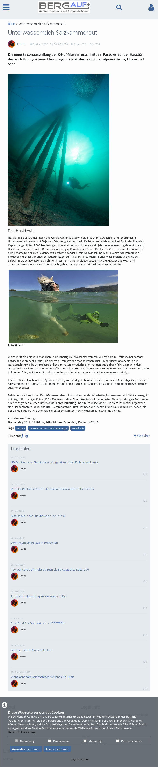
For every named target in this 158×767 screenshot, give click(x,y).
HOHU (21, 44)
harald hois (77, 428)
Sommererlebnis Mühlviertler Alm (31, 650)
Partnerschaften (131, 741)
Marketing (95, 741)
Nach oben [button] (143, 435)
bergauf (20, 428)
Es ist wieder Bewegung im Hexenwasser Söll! (39, 596)
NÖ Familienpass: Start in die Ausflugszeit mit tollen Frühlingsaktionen (54, 462)
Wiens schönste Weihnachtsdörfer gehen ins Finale (42, 676)
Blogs (11, 24)
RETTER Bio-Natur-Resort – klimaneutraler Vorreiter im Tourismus (52, 489)
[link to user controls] (151, 7)
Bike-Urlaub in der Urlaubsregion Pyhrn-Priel (38, 515)
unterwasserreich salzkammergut (48, 428)
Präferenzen (61, 741)
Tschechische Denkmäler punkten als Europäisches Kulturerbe (50, 569)
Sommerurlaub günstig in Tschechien (34, 542)
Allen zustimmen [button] (57, 749)
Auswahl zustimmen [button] (26, 749)
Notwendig (27, 741)
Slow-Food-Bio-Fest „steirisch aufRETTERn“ (38, 623)
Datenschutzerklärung (21, 732)
